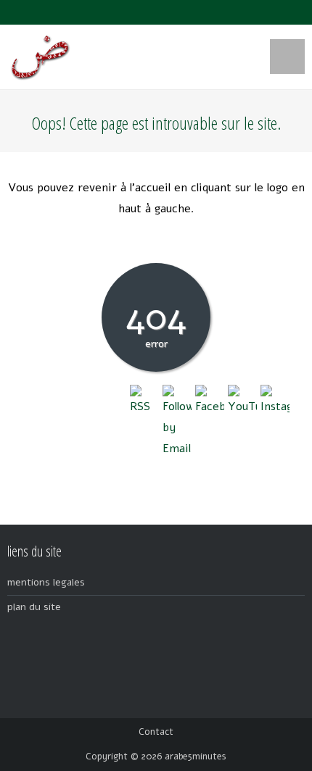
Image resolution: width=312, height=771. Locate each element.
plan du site (34, 607)
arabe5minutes (195, 756)
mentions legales (46, 582)
